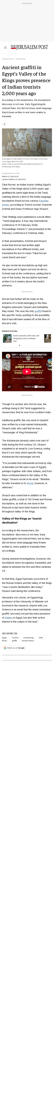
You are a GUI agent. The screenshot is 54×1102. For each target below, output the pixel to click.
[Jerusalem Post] (29, 47)
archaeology (28, 638)
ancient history (28, 641)
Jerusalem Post (8, 59)
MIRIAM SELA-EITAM (11, 173)
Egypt (4, 638)
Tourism (15, 638)
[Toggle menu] (5, 47)
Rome (30, 483)
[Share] (4, 124)
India (41, 638)
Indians (9, 617)
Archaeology (20, 59)
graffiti (38, 311)
